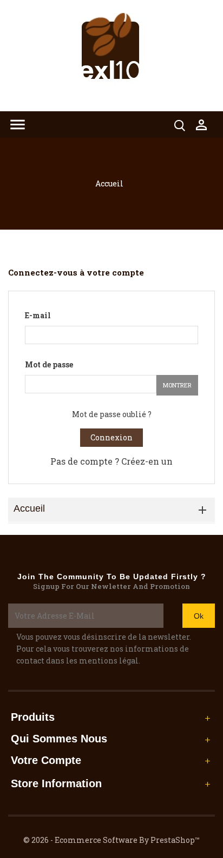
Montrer (177, 385)
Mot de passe (49, 364)
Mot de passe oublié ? (112, 414)
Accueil (29, 508)
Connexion (111, 437)
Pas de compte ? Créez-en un (111, 461)
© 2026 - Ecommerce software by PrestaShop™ (111, 840)
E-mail (38, 315)
